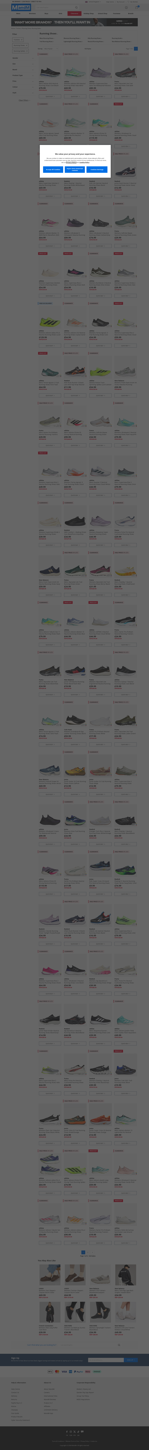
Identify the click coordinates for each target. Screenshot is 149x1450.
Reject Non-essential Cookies (75, 169)
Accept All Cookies (53, 169)
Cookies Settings (97, 169)
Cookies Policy (84, 162)
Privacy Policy (71, 162)
